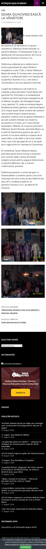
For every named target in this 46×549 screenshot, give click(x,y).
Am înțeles (25, 547)
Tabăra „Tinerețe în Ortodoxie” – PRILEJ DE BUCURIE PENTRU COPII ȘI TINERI (19, 480)
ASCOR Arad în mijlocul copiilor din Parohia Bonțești (23, 453)
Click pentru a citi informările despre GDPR (19, 527)
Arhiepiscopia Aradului (13, 3)
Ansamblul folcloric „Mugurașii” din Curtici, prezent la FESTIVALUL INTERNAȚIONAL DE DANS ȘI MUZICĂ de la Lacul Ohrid (22, 469)
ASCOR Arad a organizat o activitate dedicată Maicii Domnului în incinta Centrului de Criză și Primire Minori (23, 499)
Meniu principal (43, 3)
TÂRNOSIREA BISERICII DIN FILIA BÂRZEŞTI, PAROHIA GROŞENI (20, 310)
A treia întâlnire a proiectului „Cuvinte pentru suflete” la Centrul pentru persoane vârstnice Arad (22, 489)
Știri (3, 10)
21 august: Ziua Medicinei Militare (15, 435)
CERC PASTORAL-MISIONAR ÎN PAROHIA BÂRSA (22, 509)
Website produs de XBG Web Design (15, 538)
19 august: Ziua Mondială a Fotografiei (18, 460)
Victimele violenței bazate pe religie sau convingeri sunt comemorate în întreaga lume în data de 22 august (22, 425)
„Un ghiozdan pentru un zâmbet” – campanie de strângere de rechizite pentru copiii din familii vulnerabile (21, 444)
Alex (19, 22)
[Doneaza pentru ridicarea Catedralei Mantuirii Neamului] (11, 363)
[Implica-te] (20, 383)
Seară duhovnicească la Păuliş (13, 321)
